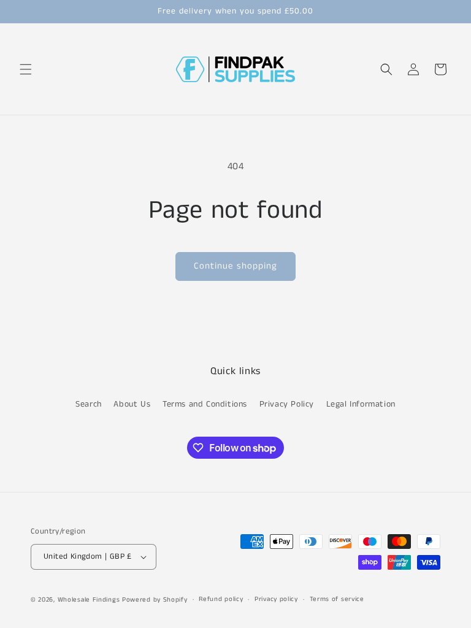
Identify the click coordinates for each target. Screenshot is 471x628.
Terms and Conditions (205, 404)
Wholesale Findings (89, 600)
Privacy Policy (286, 404)
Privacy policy (276, 599)
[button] (25, 69)
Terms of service (337, 599)
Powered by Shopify (155, 600)
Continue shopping (235, 265)
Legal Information (361, 404)
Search (88, 404)
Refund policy (221, 599)
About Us (131, 404)
